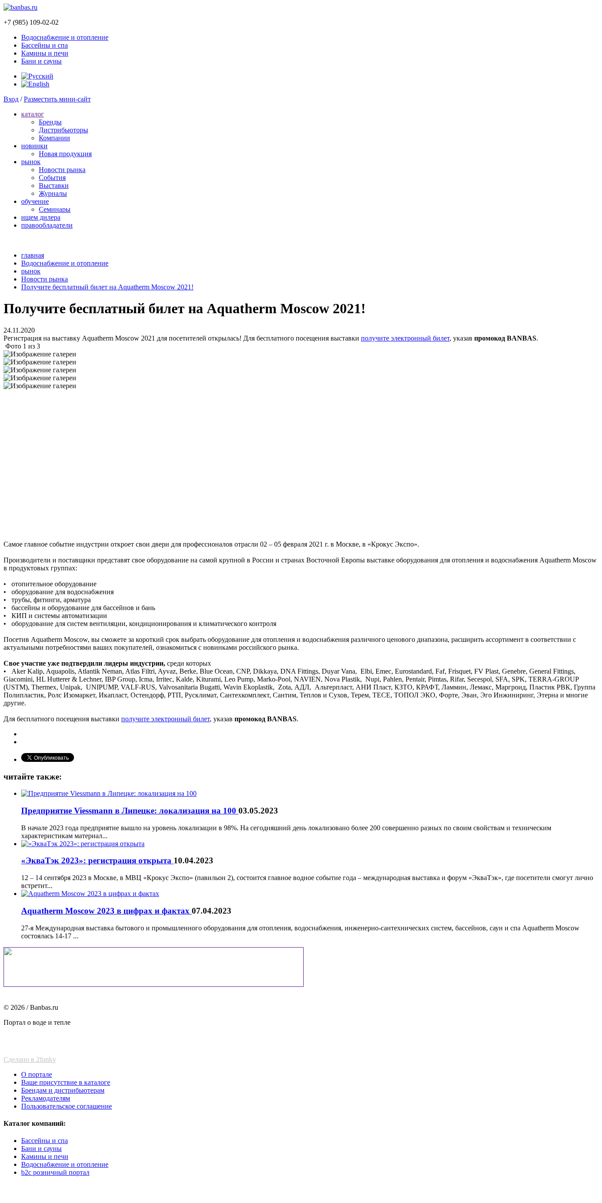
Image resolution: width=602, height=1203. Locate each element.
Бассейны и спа (44, 45)
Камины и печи (44, 53)
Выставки (54, 185)
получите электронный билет (405, 338)
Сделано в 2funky (30, 1059)
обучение (35, 201)
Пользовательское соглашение (66, 1106)
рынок (31, 161)
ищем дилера (40, 217)
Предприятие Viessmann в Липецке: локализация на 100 (129, 810)
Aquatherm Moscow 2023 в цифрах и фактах (106, 910)
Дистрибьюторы (63, 130)
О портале (36, 1074)
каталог (32, 114)
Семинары (55, 209)
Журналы (53, 193)
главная (32, 255)
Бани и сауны (41, 61)
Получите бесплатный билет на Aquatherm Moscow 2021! (107, 287)
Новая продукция (65, 153)
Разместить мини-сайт (57, 99)
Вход (11, 99)
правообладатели (47, 225)
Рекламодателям (45, 1098)
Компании (54, 138)
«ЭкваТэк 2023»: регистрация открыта (97, 860)
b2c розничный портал (55, 1172)
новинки (34, 146)
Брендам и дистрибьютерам (62, 1090)
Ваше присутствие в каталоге (65, 1082)
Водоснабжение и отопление (64, 37)
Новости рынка (62, 169)
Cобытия (52, 177)
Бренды (50, 122)
